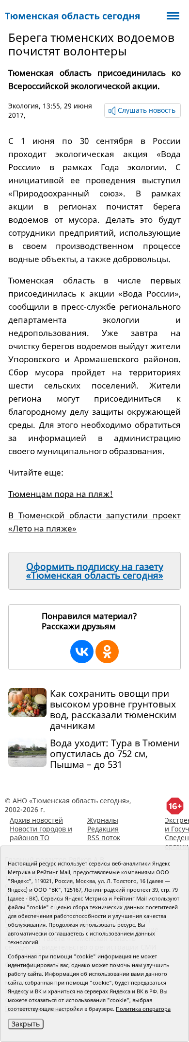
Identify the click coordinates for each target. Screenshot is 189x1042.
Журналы (102, 820)
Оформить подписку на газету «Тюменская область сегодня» (94, 571)
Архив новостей (36, 820)
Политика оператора (143, 1008)
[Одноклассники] (107, 651)
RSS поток (103, 837)
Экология (23, 105)
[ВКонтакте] (82, 651)
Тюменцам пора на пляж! (60, 493)
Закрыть (26, 1023)
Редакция (103, 828)
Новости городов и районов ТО (41, 833)
